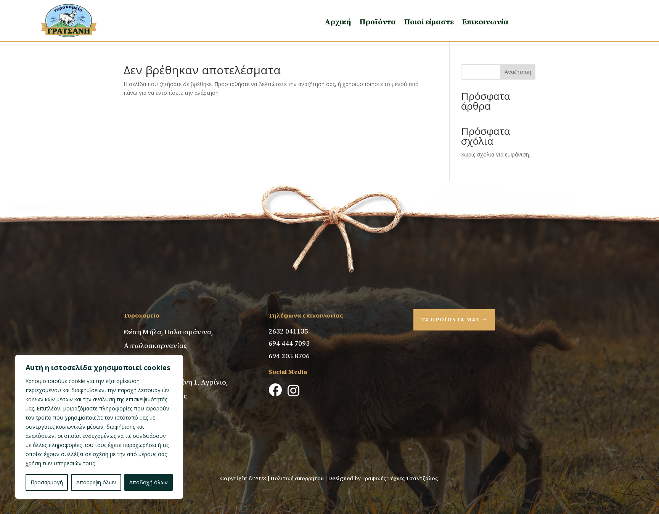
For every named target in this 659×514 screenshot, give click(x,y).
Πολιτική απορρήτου (297, 478)
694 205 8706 (289, 356)
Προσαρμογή (47, 482)
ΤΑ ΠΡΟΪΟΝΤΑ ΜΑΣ (450, 319)
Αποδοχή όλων (148, 482)
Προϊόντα (378, 21)
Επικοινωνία (485, 21)
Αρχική (338, 21)
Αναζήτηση (518, 71)
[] (274, 418)
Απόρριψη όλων (96, 482)
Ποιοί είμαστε (429, 21)
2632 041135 (288, 331)
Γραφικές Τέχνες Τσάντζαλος (400, 478)
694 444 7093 (289, 343)
